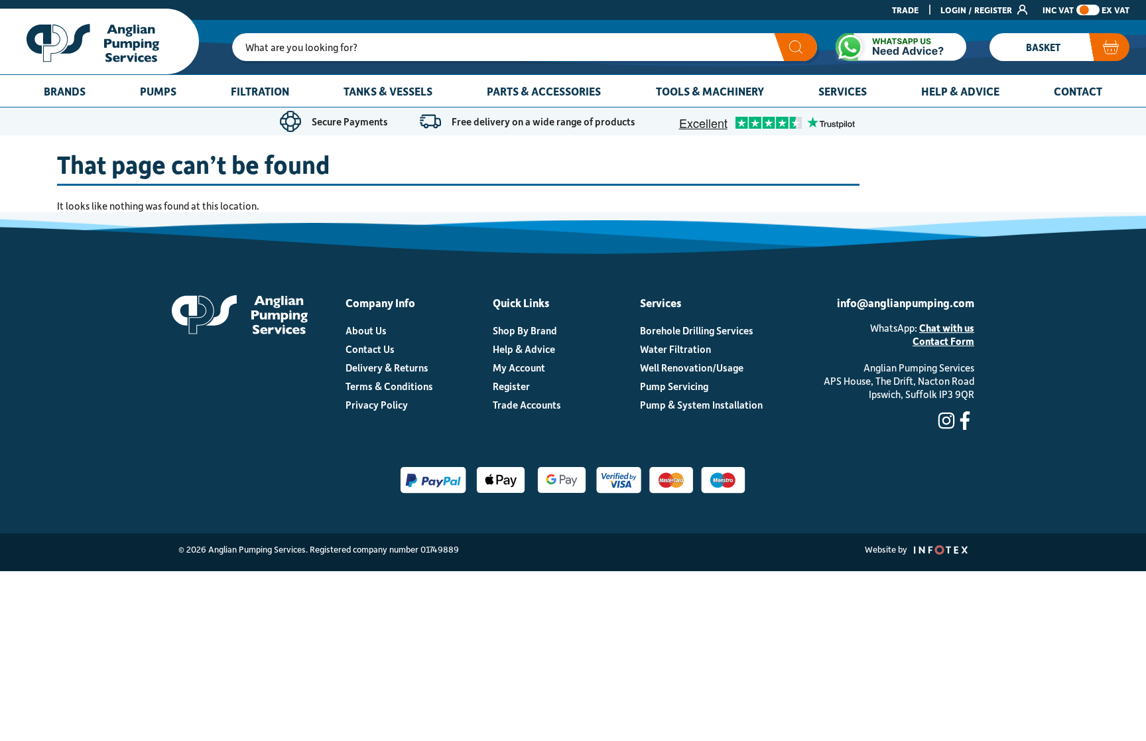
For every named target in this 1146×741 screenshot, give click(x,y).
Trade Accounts (527, 404)
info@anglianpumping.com (905, 302)
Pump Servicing (674, 386)
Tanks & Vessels (388, 91)
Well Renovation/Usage (691, 367)
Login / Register (977, 9)
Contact (1078, 91)
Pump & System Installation (701, 404)
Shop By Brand (525, 330)
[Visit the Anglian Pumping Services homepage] (99, 41)
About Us (366, 330)
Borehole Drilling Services (696, 330)
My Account (519, 367)
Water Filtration (675, 349)
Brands (65, 91)
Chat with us (946, 327)
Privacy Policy (377, 404)
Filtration (260, 91)
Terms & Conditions (389, 386)
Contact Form (943, 341)
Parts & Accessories (544, 91)
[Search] (795, 47)
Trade (905, 9)
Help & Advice (960, 91)
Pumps (158, 91)
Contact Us (370, 349)
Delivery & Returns (387, 367)
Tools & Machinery (710, 91)
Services (842, 91)
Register (511, 386)
